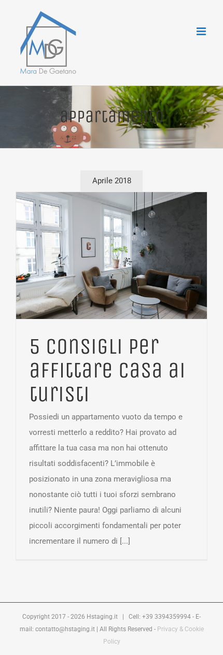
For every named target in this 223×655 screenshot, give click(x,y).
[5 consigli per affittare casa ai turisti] (111, 255)
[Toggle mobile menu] (202, 31)
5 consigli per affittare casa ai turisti (107, 370)
